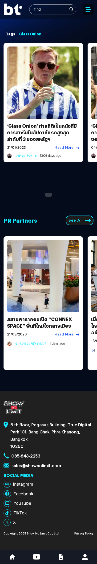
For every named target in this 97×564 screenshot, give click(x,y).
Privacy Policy (83, 533)
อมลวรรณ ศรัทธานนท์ (30, 343)
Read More (64, 147)
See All (76, 220)
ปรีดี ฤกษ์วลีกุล (26, 156)
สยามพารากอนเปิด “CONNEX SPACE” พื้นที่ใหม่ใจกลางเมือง (39, 322)
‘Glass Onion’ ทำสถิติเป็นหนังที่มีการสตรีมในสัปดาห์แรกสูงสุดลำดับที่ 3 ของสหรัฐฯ (42, 132)
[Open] (88, 9)
